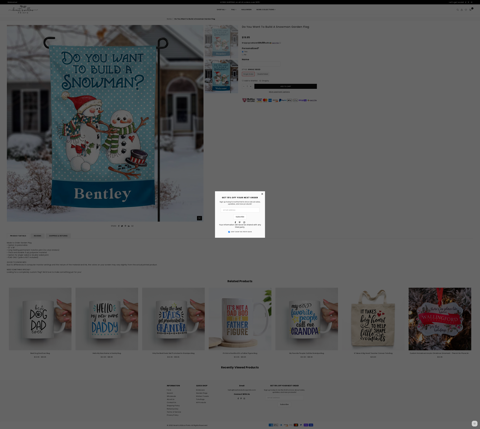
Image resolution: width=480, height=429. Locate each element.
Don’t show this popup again (241, 232)
